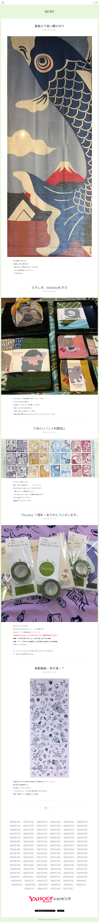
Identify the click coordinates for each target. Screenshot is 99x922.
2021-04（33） (69, 861)
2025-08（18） (15, 830)
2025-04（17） (69, 830)
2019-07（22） (28, 877)
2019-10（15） (69, 873)
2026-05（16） (55, 822)
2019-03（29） (82, 877)
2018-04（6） (68, 884)
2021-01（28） (28, 865)
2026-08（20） (15, 822)
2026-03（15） (82, 822)
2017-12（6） (55, 888)
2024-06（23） (42, 837)
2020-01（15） (28, 873)
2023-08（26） (15, 845)
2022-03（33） (82, 853)
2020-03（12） (82, 869)
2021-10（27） (69, 857)
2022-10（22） (69, 849)
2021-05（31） (55, 861)
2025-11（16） (55, 826)
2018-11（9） (55, 881)
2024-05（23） (55, 837)
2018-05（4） (56, 884)
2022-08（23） (15, 853)
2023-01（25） (28, 849)
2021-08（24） (15, 861)
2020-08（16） (16, 869)
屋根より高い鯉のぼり (49, 26)
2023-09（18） (82, 841)
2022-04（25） (69, 853)
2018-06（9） (43, 884)
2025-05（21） (55, 830)
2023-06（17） (42, 845)
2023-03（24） (82, 845)
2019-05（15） (55, 877)
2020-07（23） (29, 869)
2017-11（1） (68, 888)
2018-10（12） (68, 881)
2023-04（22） (69, 845)
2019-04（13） (68, 877)
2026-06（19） (42, 822)
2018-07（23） (30, 884)
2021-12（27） (42, 857)
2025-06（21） (42, 830)
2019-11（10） (55, 873)
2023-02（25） (15, 849)
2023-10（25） (69, 841)
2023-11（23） (55, 841)
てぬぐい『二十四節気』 (49, 428)
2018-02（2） (29, 888)
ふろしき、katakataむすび (49, 288)
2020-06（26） (42, 869)
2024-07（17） (28, 837)
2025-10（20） (69, 826)
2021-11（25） (55, 857)
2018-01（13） (42, 888)
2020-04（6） (69, 869)
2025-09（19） (82, 826)
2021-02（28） (15, 865)
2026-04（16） (69, 822)
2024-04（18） (69, 837)
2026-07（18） (28, 822)
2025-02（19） (15, 834)
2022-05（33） (55, 853)
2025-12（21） (42, 826)
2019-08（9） (15, 877)
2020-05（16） (56, 869)
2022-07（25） (28, 853)
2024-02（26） (15, 841)
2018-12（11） (42, 881)
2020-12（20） (42, 865)
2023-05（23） (55, 845)
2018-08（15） (17, 884)
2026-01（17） (28, 826)
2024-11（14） (55, 834)
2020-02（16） (15, 873)
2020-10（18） (69, 865)
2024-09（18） (82, 834)
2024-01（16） (28, 841)
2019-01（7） (29, 881)
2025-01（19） (28, 834)
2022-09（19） (82, 849)
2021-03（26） (82, 861)
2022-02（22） (15, 857)
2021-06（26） (42, 861)
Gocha (45, 919)
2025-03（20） (82, 830)
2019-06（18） (42, 877)
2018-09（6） (81, 881)
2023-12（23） (42, 841)
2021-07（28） (28, 861)
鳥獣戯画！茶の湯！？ (49, 668)
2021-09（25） (82, 857)
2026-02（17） (15, 826)
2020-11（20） (55, 865)
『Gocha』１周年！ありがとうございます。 (49, 515)
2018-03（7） (81, 884)
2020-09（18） (82, 865)
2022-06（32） (42, 853)
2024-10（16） (69, 834)
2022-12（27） (42, 849)
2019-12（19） (42, 873)
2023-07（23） (28, 845)
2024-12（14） (42, 834)
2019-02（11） (16, 881)
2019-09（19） (82, 873)
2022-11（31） (55, 849)
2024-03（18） (82, 837)
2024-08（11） (15, 837)
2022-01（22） (28, 857)
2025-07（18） (28, 830)
